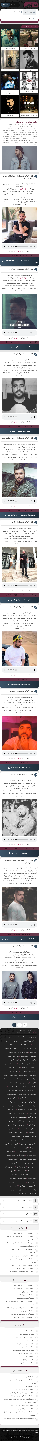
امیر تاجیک (7, 1048)
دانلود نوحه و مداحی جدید (23, 1221)
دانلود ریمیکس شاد (25, 1207)
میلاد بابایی (32, 1186)
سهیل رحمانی (22, 1094)
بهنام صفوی (13, 1064)
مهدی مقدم (22, 1178)
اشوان (34, 1045)
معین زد (33, 1174)
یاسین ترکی (32, 1193)
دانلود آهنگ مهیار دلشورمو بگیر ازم (25, 1289)
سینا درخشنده (22, 1102)
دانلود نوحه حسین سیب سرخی (26, 1341)
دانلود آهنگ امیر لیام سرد (28, 1386)
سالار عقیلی (23, 1090)
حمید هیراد (13, 1075)
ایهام (9, 1056)
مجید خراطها (13, 1148)
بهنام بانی (34, 134)
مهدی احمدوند (27, 134)
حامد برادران (17, 251)
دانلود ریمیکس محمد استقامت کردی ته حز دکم (21, 1243)
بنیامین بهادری (31, 1064)
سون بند (33, 1098)
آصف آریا (16, 1037)
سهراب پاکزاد (32, 1094)
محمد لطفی (22, 1159)
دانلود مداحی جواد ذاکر (29, 1357)
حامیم (34, 1071)
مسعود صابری (32, 1171)
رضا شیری (26, 1083)
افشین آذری (27, 1045)
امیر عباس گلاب (23, 1052)
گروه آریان (24, 1144)
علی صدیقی (13, 1117)
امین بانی (33, 1056)
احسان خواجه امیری (30, 1041)
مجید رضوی (32, 1152)
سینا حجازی (32, 1102)
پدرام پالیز (33, 1068)
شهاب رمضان (32, 1110)
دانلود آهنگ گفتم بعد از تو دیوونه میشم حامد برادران (21, 939)
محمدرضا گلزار (8, 134)
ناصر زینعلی (23, 1186)
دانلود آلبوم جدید (26, 1214)
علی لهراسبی (12, 1121)
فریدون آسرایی (15, 1136)
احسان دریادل (18, 1041)
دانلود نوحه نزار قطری (29, 1360)
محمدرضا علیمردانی (17, 1163)
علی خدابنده (11, 1113)
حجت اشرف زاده (26, 1071)
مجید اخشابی (23, 1148)
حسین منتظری (14, 1071)
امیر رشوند (33, 1052)
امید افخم (33, 1048)
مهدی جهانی (15, 1174)
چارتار (18, 1068)
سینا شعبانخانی (6, 140)
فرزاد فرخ (33, 1136)
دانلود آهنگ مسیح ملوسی (27, 1246)
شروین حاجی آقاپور (9, 1106)
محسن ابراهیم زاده (21, 1152)
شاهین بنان (20, 1106)
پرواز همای (25, 1068)
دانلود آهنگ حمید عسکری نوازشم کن (24, 1317)
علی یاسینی (23, 1125)
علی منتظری (32, 1125)
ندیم (6, 1186)
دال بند (6, 1075)
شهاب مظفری (22, 1110)
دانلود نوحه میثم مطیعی (28, 1347)
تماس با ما (16, 12)
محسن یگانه (21, 1155)
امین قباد (16, 1056)
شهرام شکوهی (11, 1110)
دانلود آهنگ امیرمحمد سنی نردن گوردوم (23, 1314)
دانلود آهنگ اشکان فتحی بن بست (25, 1409)
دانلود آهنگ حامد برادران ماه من (22, 522)
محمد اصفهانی (10, 1155)
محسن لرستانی (31, 1155)
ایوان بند (33, 1060)
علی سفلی (22, 1117)
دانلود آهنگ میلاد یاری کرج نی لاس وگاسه (22, 1396)
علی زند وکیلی (32, 1117)
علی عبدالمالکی (22, 1121)
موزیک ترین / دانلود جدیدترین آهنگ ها (30, 4)
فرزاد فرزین (25, 1136)
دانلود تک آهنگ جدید (25, 1200)
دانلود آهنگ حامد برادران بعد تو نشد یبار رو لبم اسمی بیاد (21, 261)
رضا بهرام (33, 1083)
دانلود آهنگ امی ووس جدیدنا (26, 1269)
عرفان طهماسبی (22, 1113)
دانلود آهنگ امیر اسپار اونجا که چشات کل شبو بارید (20, 1393)
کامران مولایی (32, 1140)
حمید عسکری (23, 1075)
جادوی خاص (23, 140)
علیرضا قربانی (23, 1132)
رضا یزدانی (33, 1087)
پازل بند (5, 1064)
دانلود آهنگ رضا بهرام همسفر (27, 1292)
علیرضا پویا (32, 1129)
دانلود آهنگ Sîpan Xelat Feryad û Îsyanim (23, 1272)
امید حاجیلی (16, 1048)
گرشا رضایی (32, 1144)
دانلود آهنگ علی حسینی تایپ (26, 1298)
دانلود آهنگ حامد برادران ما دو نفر (22, 691)
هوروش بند (12, 1190)
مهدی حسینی (32, 1178)
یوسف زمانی (23, 1193)
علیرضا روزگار (24, 1129)
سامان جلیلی (33, 136)
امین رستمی (24, 1056)
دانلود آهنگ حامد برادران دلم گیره (21, 269)
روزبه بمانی (24, 1087)
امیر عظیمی (12, 1052)
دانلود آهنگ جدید (30, 1377)
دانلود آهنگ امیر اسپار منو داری (26, 1390)
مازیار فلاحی (15, 1144)
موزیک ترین (28, 12)
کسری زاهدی (14, 1140)
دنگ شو (16, 1079)
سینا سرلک (13, 1102)
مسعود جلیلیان (10, 1167)
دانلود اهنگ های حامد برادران (25, 122)
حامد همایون (11, 1068)
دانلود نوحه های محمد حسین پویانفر (24, 1350)
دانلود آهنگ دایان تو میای (27, 1311)
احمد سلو (9, 1041)
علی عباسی (32, 1121)
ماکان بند (6, 1144)
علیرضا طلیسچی (17, 134)
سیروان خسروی (13, 1098)
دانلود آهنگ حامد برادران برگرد (23, 946)
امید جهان (25, 1048)
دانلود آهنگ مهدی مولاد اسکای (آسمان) (23, 1406)
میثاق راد (23, 1182)
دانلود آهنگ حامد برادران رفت (23, 354)
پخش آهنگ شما (26, 18)
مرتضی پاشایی (21, 1167)
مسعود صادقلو (21, 1171)
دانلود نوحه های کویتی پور (27, 1353)
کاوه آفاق (23, 1140)
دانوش (34, 1079)
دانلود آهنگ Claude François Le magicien (23, 1265)
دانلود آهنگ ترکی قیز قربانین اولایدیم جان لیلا (21, 1256)
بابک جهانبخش (24, 1060)
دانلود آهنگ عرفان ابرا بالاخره (27, 1295)
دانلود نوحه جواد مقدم (29, 1331)
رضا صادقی (17, 1083)
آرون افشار (24, 1037)
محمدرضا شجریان (30, 1163)
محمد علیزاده (32, 1159)
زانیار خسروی (32, 1090)
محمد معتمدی (12, 1159)
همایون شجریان (22, 1190)
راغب (10, 1079)
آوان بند (8, 1037)
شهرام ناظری (32, 1113)
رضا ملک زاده (8, 1083)
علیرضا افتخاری (12, 1125)
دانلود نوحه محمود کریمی (28, 1334)
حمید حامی (32, 1075)
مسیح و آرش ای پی (9, 1171)
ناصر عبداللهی (13, 1186)
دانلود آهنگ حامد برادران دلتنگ (22, 774)
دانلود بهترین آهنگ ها (24, 1437)
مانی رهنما (33, 1148)
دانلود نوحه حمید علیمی (28, 1363)
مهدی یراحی (12, 1178)
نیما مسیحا (32, 1190)
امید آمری (12, 1045)
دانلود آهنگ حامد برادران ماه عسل (21, 607)
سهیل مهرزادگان (11, 1094)
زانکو (5, 1087)
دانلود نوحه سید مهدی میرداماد (26, 1337)
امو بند (19, 1045)
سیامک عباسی (24, 1098)
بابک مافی (14, 1060)
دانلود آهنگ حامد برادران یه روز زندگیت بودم (18, 438)
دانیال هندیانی (25, 1079)
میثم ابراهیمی (13, 1182)
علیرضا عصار (32, 1132)
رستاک (5, 1079)
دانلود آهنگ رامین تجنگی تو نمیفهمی (24, 1234)
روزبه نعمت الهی (14, 1087)
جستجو (5, 5)
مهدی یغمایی (32, 1182)
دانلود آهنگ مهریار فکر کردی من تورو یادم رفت (21, 1308)
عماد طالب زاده (12, 1132)
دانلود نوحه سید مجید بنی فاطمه (25, 1344)
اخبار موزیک (12, 1437)
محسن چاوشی (9, 1152)
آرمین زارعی (32, 1037)
